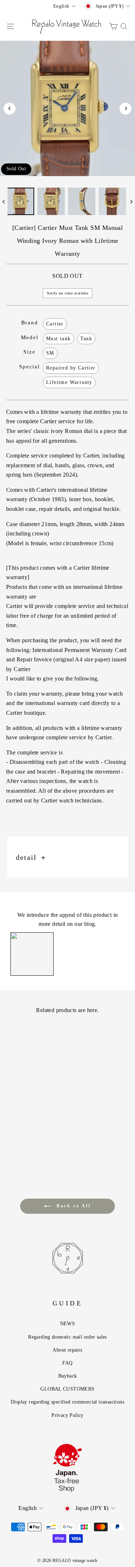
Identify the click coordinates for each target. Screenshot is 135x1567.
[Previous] (9, 108)
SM (50, 353)
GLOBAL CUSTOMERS (67, 1389)
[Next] (125, 108)
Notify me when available (67, 293)
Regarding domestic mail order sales (67, 1337)
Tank (86, 338)
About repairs (67, 1350)
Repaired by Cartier (71, 368)
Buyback (67, 1376)
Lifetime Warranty (69, 382)
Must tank (58, 338)
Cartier (55, 324)
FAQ (67, 1363)
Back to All (72, 1205)
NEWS (67, 1323)
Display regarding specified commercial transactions (67, 1402)
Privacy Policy (67, 1415)
